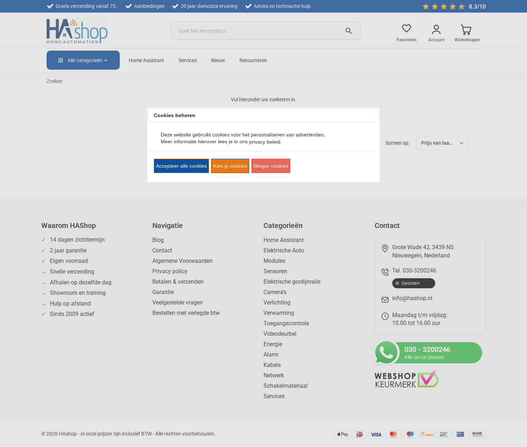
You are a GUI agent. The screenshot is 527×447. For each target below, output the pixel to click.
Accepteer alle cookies (181, 166)
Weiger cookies (270, 166)
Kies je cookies (230, 166)
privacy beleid (264, 142)
